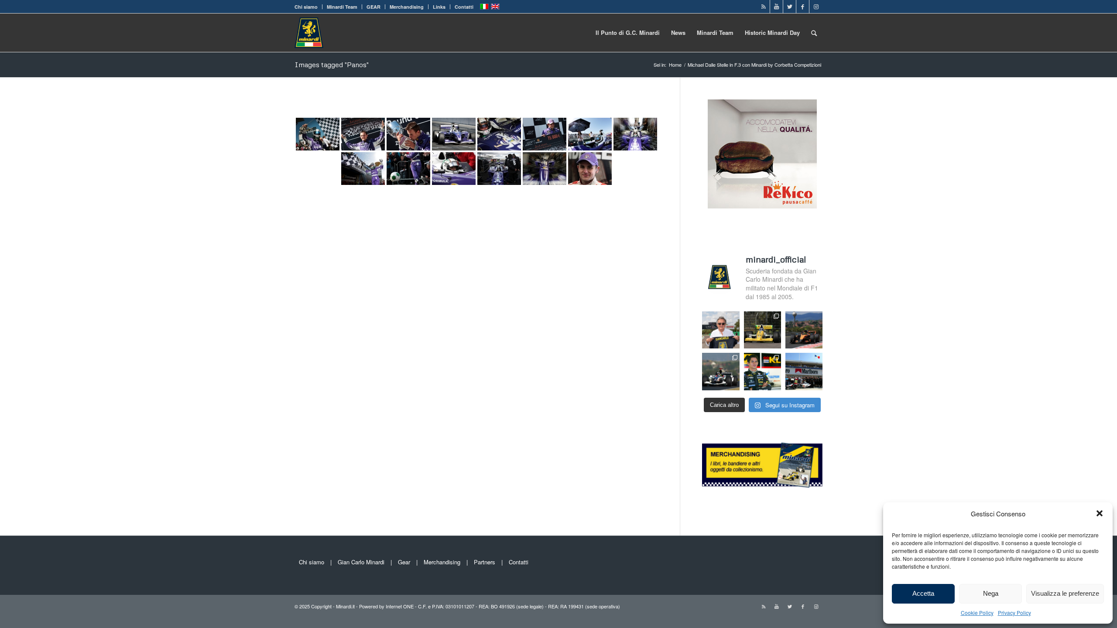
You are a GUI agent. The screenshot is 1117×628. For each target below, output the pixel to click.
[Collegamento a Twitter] (789, 6)
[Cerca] (813, 33)
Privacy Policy (1014, 612)
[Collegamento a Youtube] (776, 6)
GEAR (373, 6)
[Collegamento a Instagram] (815, 6)
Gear (404, 562)
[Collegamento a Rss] (763, 6)
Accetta (923, 593)
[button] (1099, 513)
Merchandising (407, 6)
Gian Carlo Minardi (361, 562)
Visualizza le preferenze (1065, 593)
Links (439, 6)
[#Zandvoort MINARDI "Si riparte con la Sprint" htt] (720, 329)
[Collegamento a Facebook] (802, 6)
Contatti (464, 6)
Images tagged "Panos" (332, 64)
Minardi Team (342, 6)
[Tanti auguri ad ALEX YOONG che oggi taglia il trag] (762, 371)
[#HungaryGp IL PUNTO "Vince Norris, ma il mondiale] (803, 329)
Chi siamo (306, 6)
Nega (990, 593)
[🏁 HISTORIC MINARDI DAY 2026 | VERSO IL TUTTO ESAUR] (762, 329)
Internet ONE (400, 606)
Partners (484, 562)
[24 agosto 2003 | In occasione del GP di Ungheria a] (803, 371)
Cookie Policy (977, 612)
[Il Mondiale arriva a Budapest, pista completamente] (720, 371)
